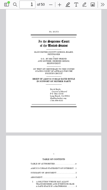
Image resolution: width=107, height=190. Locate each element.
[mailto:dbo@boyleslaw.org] (59, 98)
